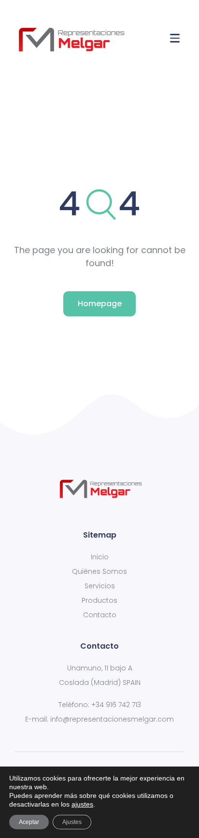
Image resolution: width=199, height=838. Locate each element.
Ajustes (72, 822)
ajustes (82, 804)
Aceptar (29, 822)
